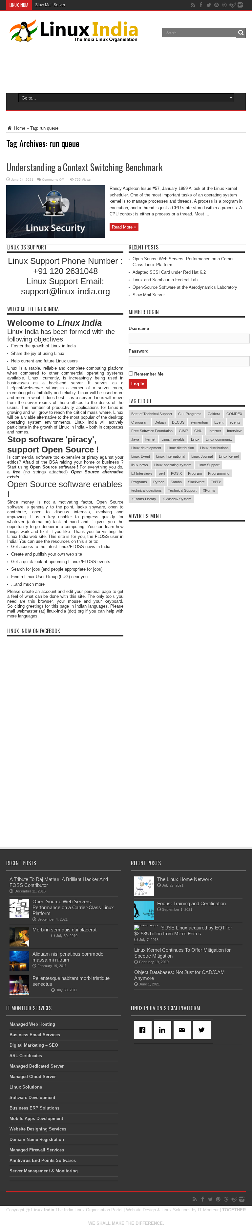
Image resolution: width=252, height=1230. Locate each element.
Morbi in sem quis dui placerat (64, 929)
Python (158, 482)
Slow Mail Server (50, 5)
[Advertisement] (126, 66)
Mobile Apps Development (36, 1118)
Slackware (196, 482)
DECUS (178, 422)
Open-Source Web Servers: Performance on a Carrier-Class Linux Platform (73, 907)
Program (195, 473)
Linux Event (140, 456)
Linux (195, 439)
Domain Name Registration (37, 1139)
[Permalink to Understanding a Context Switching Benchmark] (55, 236)
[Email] (183, 1030)
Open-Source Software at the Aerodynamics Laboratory (185, 287)
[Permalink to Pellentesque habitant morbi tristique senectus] (19, 993)
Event (218, 422)
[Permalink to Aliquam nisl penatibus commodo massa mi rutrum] (19, 969)
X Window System (176, 499)
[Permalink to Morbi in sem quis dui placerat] (19, 945)
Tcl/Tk (216, 482)
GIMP (183, 431)
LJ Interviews (142, 473)
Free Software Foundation (152, 431)
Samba (176, 482)
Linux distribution (180, 448)
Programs (139, 482)
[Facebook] (144, 1030)
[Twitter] (203, 1030)
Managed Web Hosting (32, 1024)
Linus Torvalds (173, 439)
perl (162, 473)
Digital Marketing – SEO (34, 1045)
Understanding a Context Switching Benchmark (84, 167)
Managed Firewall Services (37, 1149)
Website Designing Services (38, 1129)
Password (139, 351)
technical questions (146, 490)
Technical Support (182, 490)
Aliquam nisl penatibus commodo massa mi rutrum (67, 957)
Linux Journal (202, 456)
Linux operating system (172, 465)
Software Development (32, 1097)
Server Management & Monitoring (44, 1170)
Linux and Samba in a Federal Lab (165, 279)
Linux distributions (214, 448)
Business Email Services (35, 1034)
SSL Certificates (26, 1055)
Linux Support (209, 465)
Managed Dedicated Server (37, 1066)
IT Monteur (208, 1209)
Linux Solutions (26, 1087)
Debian (160, 422)
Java (135, 439)
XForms (209, 490)
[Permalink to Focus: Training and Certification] (144, 918)
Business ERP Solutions (34, 1108)
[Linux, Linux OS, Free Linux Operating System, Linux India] (72, 37)
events (235, 422)
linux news (139, 465)
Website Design (141, 1209)
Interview (234, 431)
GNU (198, 431)
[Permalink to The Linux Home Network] (144, 894)
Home (19, 128)
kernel (150, 439)
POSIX (176, 473)
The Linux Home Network (184, 879)
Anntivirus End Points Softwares (43, 1160)
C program (139, 422)
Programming (218, 473)
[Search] (241, 33)
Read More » (124, 227)
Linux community (219, 439)
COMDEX (234, 414)
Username (139, 328)
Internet (215, 431)
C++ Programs (189, 414)
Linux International (170, 456)
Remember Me (148, 374)
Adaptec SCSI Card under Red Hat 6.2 (169, 272)
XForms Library (143, 499)
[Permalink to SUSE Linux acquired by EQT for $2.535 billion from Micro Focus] (146, 924)
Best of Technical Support (151, 414)
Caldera (214, 414)
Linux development (146, 448)
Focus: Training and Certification (191, 903)
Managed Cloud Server (33, 1076)
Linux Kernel (229, 456)
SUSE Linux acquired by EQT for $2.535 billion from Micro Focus (183, 930)
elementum (199, 422)
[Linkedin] (164, 1030)
